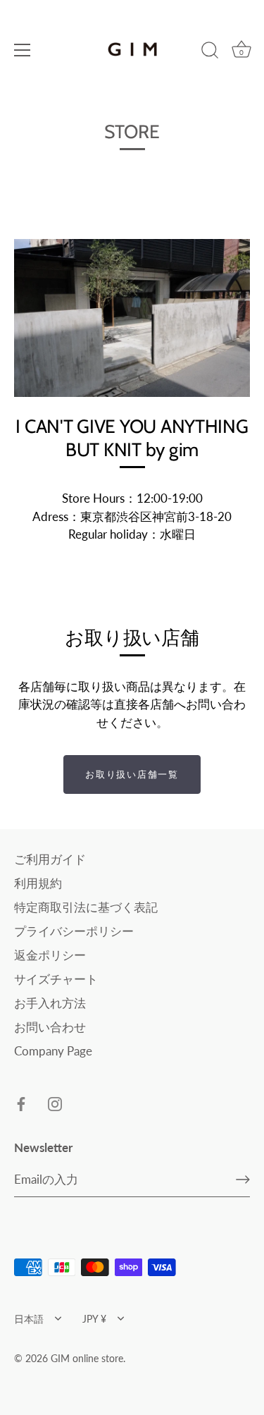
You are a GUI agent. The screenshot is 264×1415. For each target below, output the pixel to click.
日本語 (29, 1319)
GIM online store (87, 1358)
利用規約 (38, 883)
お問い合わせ (50, 1026)
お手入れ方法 (50, 1003)
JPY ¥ (94, 1319)
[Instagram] (55, 1103)
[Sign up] (243, 1179)
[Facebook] (21, 1103)
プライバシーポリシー (74, 931)
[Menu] (22, 50)
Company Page (53, 1050)
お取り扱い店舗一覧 (131, 774)
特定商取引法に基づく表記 (86, 907)
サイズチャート (56, 979)
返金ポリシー (50, 955)
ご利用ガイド (50, 859)
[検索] (209, 52)
